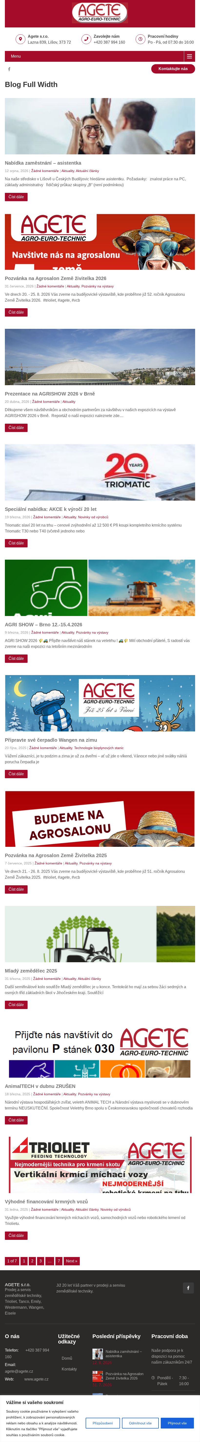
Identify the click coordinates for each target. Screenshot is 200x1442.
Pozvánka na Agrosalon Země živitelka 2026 (55, 278)
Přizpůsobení (103, 1423)
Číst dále (16, 197)
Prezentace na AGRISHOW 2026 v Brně (50, 393)
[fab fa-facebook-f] (9, 70)
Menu (16, 56)
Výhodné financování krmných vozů (46, 1201)
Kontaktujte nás (173, 69)
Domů (67, 1358)
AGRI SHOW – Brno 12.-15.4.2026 (43, 624)
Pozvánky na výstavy (97, 286)
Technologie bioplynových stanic (99, 748)
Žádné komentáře (45, 171)
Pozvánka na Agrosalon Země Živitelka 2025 (56, 855)
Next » (71, 1261)
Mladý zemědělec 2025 (31, 971)
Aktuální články (87, 171)
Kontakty (69, 1369)
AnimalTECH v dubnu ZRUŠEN (40, 1086)
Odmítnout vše (140, 1423)
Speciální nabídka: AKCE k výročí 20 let (51, 509)
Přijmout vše (177, 1423)
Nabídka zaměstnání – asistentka (43, 163)
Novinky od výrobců (93, 517)
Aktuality (67, 171)
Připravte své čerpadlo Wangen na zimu (51, 740)
